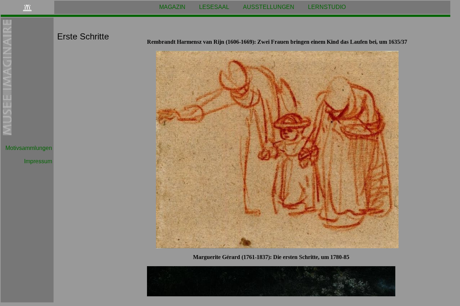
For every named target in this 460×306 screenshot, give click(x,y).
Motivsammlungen (28, 148)
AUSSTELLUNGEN (268, 7)
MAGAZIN (172, 7)
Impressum (38, 161)
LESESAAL (214, 7)
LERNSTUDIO (327, 7)
